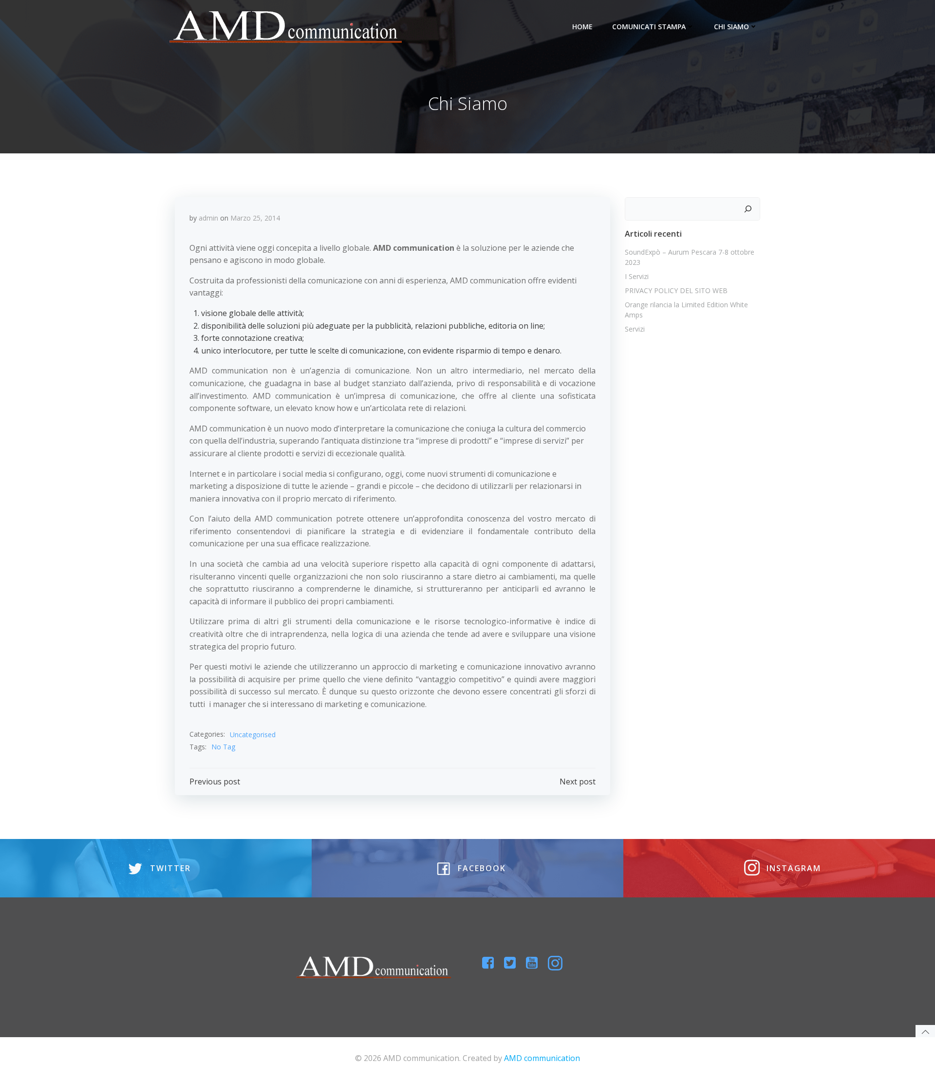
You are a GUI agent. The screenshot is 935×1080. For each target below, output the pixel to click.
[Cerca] (748, 209)
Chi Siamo (731, 26)
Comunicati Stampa (649, 26)
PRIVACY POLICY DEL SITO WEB (676, 290)
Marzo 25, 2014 (255, 218)
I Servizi (637, 276)
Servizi (635, 329)
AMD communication (542, 1058)
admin (208, 218)
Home (582, 26)
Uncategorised (253, 734)
